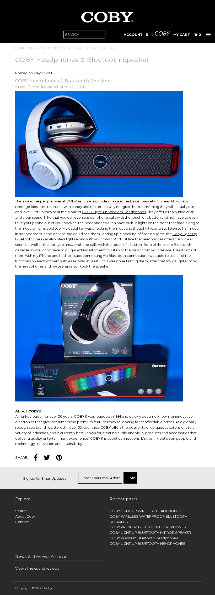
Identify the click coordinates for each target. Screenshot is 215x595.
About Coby (25, 516)
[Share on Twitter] (47, 458)
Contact (22, 522)
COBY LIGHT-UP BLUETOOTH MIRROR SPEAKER (150, 532)
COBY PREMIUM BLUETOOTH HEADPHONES (148, 527)
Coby (48, 588)
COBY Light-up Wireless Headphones (114, 212)
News (34, 48)
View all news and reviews (37, 568)
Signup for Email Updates (44, 478)
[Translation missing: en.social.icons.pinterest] (59, 458)
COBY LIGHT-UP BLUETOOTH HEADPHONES (147, 543)
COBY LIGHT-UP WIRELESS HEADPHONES (145, 511)
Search (21, 511)
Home (20, 48)
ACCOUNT (134, 34)
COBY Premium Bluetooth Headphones (144, 538)
